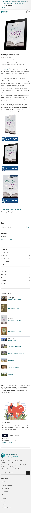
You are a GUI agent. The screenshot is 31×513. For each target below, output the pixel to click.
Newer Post (26, 217)
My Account (12, 1)
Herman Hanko (5, 209)
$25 (5, 442)
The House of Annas (13, 368)
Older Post (5, 217)
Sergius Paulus (12, 340)
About (3, 495)
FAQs (3, 501)
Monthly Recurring (14, 435)
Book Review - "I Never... (15, 332)
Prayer (11, 209)
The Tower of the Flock (14, 347)
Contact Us (5, 491)
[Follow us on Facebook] (6, 212)
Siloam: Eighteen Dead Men (16, 354)
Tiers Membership (7, 5)
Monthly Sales (20, 3)
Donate (6, 1)
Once (5, 435)
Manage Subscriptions (21, 1)
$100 (7, 442)
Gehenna (10, 375)
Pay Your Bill (5, 488)
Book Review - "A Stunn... (15, 309)
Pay (3, 1)
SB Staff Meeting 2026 (14, 299)
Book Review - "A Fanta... (15, 320)
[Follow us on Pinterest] (12, 212)
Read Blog (13, 3)
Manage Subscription (7, 485)
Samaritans (11, 361)
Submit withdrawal (7, 507)
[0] (27, 12)
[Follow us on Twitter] (9, 212)
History (4, 498)
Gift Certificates (6, 3)
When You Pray (17, 209)
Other (10, 442)
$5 (3, 442)
